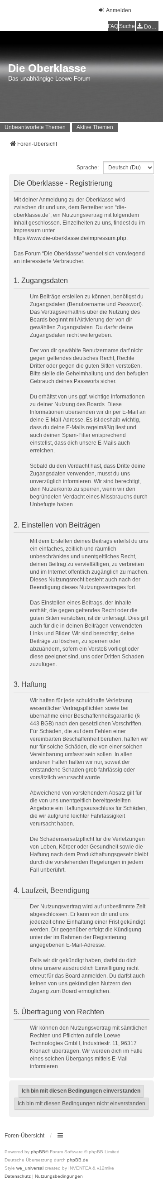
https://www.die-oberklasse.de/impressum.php (70, 238)
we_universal (29, 1168)
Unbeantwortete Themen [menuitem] (35, 127)
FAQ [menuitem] (113, 26)
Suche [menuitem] (127, 26)
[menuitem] (147, 26)
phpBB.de (77, 1159)
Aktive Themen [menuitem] (95, 127)
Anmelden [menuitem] (118, 10)
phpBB (38, 1151)
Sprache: (88, 167)
